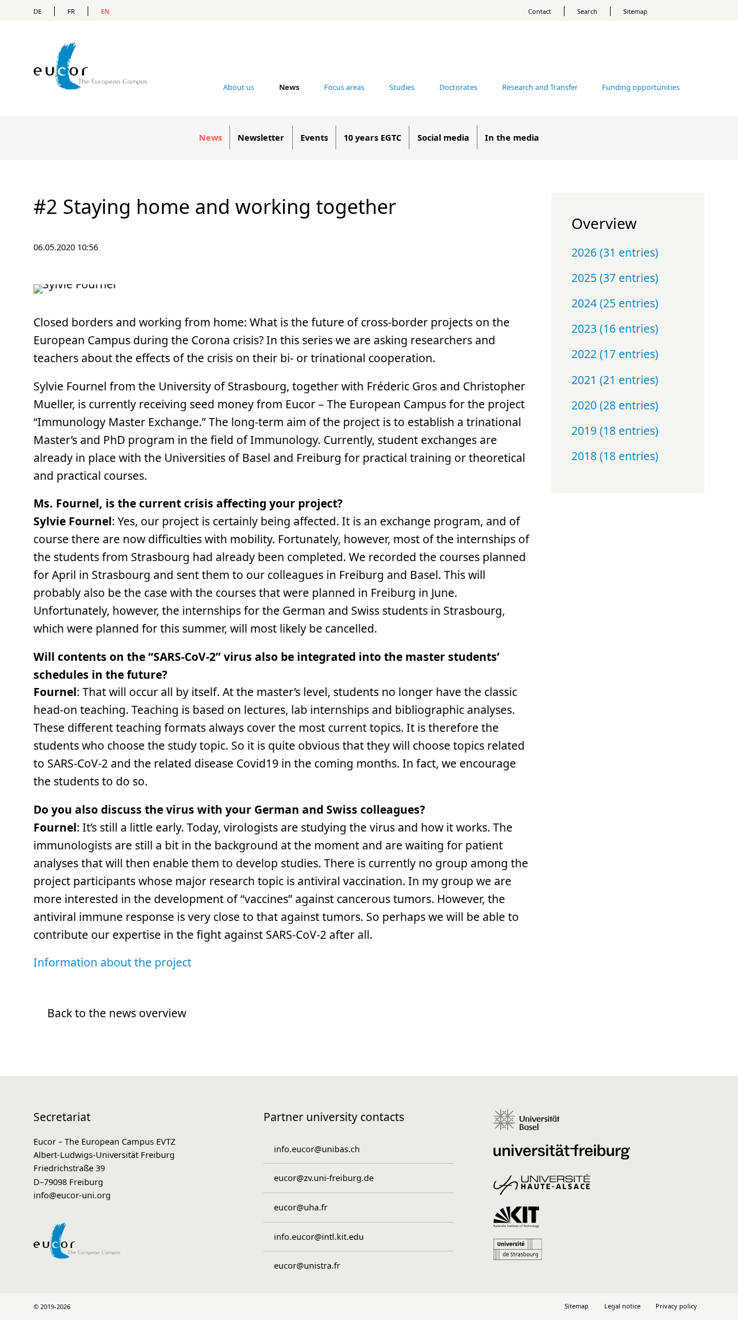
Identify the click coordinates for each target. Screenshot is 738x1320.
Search (587, 11)
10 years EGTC (372, 137)
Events (314, 137)
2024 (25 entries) (614, 303)
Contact (539, 11)
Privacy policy (676, 1306)
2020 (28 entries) (614, 405)
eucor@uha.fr (300, 1207)
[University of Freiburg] (566, 1157)
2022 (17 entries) (614, 354)
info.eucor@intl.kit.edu (319, 1236)
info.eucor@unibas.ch (317, 1148)
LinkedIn (345, 1306)
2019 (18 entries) (614, 430)
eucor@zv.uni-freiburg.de (324, 1177)
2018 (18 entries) (614, 456)
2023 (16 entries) (614, 328)
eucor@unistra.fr (307, 1265)
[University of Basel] (531, 1125)
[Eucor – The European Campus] (90, 106)
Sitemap (635, 11)
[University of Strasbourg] (521, 1255)
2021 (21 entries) (614, 380)
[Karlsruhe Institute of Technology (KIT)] (520, 1222)
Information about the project (112, 962)
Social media (443, 137)
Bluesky (393, 1306)
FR (71, 11)
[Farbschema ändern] (686, 10)
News (210, 137)
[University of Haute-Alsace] (546, 1190)
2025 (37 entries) (614, 277)
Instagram (369, 1306)
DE (37, 11)
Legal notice (622, 1306)
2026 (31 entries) (614, 252)
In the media (512, 137)
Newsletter (261, 137)
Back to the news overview (116, 1013)
